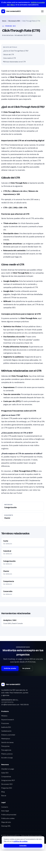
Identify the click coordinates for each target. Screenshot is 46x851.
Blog (3, 792)
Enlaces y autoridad (8, 735)
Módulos (4, 716)
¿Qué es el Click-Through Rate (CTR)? (15, 51)
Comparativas (6, 777)
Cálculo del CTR (8, 54)
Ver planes (26, 668)
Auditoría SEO (6, 727)
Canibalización (6, 731)
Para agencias (6, 750)
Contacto (4, 807)
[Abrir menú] (42, 11)
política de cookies (20, 841)
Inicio (4, 21)
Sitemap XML (6, 826)
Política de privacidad (8, 815)
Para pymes (5, 746)
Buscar (3, 796)
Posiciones (5, 723)
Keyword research (7, 720)
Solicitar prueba (10, 668)
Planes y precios (7, 754)
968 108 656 (24, 705)
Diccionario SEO (14, 21)
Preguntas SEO (6, 788)
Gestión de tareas (7, 742)
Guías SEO (4, 773)
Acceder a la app (7, 758)
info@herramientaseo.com (10, 705)
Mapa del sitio (6, 822)
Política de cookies (8, 818)
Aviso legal (5, 811)
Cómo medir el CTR (9, 58)
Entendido (23, 846)
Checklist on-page (7, 769)
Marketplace (5, 739)
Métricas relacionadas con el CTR (14, 62)
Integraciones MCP (8, 780)
